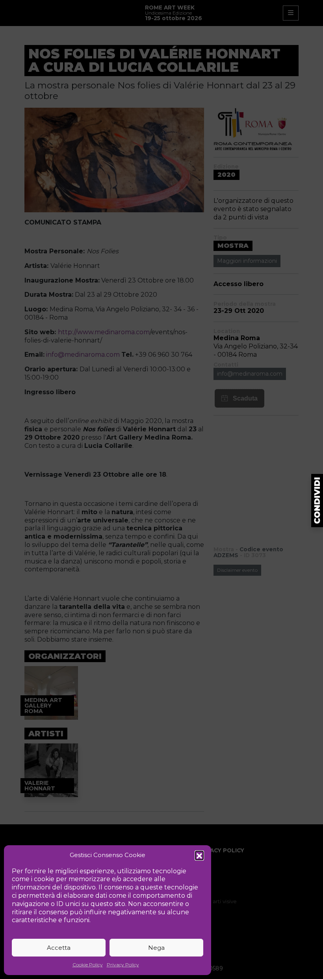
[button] (199, 855)
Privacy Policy (123, 965)
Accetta (59, 947)
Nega (156, 947)
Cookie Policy (87, 965)
